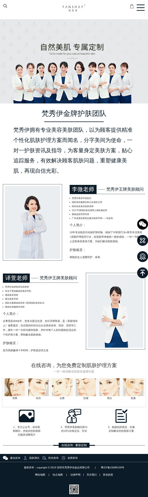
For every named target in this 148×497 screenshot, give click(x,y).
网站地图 (40, 474)
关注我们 (92, 474)
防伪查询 (53, 457)
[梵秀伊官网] (74, 8)
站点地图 (58, 474)
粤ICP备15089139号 (112, 467)
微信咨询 (15, 457)
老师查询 (73, 457)
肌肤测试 (34, 457)
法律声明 (75, 474)
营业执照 (108, 474)
